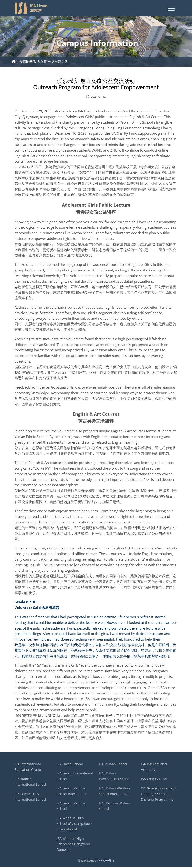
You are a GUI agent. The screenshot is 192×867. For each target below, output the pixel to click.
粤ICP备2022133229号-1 (96, 860)
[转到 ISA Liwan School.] (13, 61)
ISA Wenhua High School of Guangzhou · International (74, 823)
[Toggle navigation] (171, 8)
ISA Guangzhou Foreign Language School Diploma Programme (159, 794)
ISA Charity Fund (154, 779)
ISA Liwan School (70, 764)
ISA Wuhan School (113, 764)
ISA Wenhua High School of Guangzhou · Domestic (74, 844)
